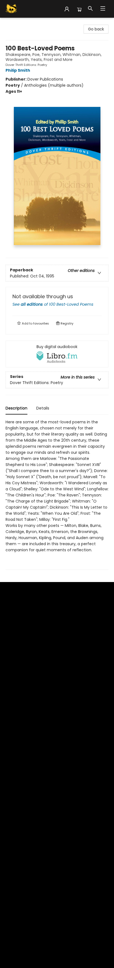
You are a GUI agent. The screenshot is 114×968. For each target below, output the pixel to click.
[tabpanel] (57, 494)
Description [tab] (16, 408)
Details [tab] (42, 408)
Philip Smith (18, 70)
